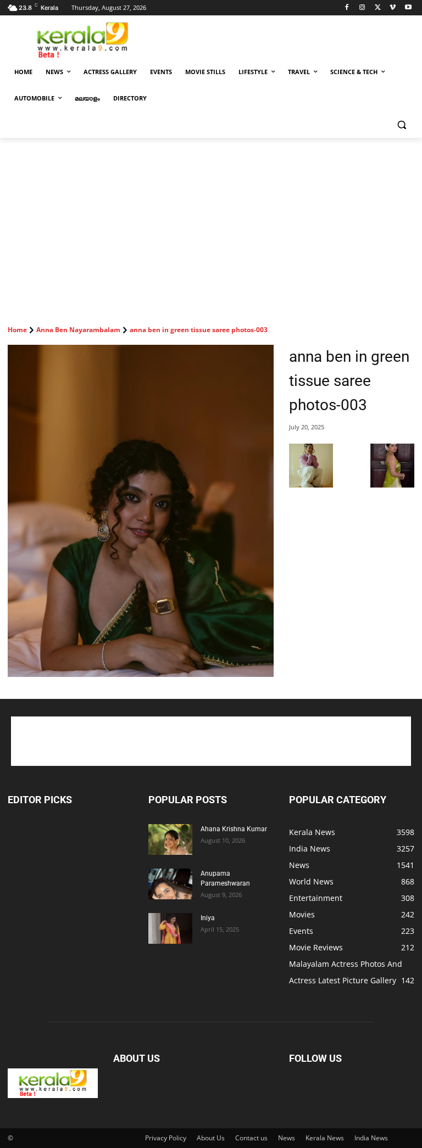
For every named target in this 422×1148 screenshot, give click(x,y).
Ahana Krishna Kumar (234, 829)
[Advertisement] (285, 39)
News (286, 1138)
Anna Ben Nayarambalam (78, 329)
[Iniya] (170, 928)
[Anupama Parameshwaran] (170, 884)
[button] (401, 125)
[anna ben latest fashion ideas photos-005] (311, 484)
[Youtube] (408, 8)
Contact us (251, 1138)
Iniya (208, 918)
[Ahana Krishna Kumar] (170, 839)
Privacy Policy (165, 1138)
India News (371, 1138)
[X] (377, 8)
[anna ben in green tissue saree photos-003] (141, 511)
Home (17, 329)
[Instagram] (362, 8)
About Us (211, 1138)
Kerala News (325, 1138)
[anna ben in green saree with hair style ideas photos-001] (392, 484)
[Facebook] (347, 8)
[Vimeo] (392, 8)
